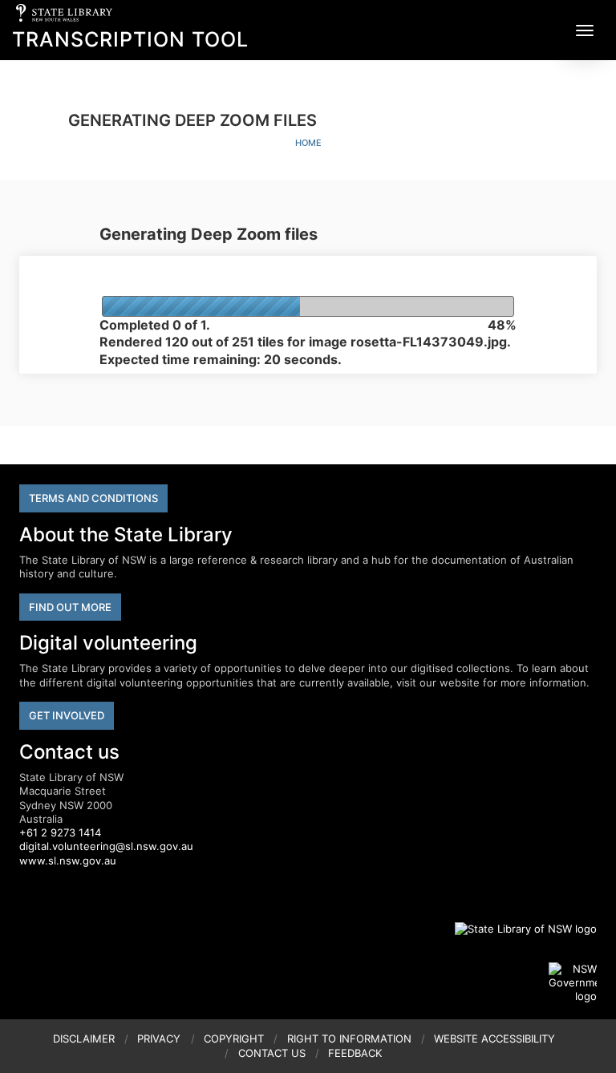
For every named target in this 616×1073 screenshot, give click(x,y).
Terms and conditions (93, 498)
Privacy (158, 1038)
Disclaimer (84, 1038)
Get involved (66, 715)
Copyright (234, 1038)
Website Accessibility (494, 1038)
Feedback (355, 1053)
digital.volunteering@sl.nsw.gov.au (106, 846)
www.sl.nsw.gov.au (67, 860)
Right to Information (349, 1038)
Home (308, 142)
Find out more (70, 607)
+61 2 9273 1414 (60, 832)
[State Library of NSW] (516, 928)
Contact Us (272, 1053)
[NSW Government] (573, 983)
